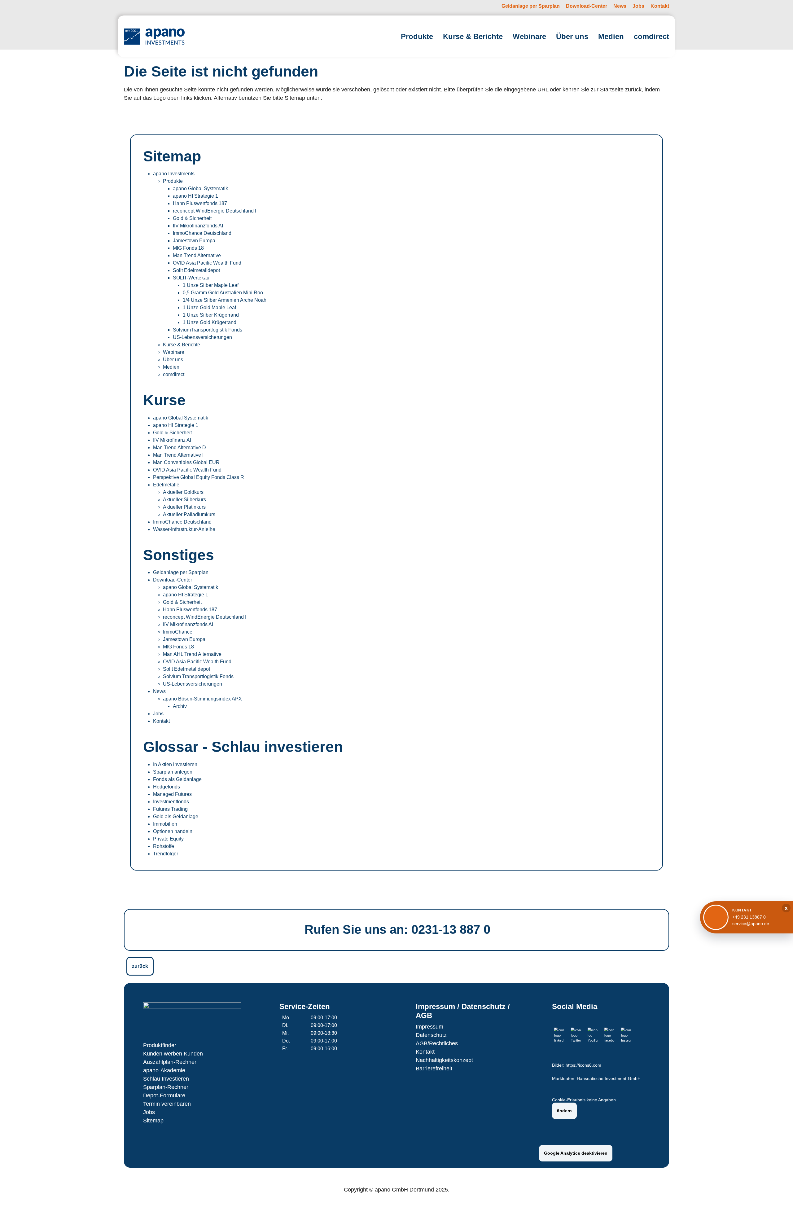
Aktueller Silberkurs (184, 499)
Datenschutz (431, 1035)
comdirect (173, 374)
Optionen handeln (172, 831)
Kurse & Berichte (181, 344)
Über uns (173, 359)
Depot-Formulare (164, 1095)
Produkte (173, 181)
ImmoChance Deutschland (202, 233)
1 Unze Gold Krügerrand (209, 322)
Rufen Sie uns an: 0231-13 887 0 (397, 929)
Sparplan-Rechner (165, 1087)
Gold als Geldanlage (175, 816)
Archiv (180, 706)
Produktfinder (159, 1045)
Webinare (173, 352)
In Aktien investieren (175, 764)
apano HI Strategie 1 (195, 196)
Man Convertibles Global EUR (186, 462)
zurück (140, 966)
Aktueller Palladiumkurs (189, 514)
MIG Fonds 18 (188, 248)
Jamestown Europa (194, 240)
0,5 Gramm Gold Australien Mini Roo (223, 292)
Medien (171, 367)
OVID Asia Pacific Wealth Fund (207, 263)
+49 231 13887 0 (749, 917)
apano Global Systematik (200, 188)
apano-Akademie (164, 1070)
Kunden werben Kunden (173, 1054)
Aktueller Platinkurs (184, 507)
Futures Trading (170, 809)
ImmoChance (177, 631)
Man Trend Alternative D (179, 447)
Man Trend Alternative (197, 255)
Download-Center (172, 579)
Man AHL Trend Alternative (192, 654)
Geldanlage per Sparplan (180, 572)
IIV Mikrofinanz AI (172, 440)
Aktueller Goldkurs (183, 492)
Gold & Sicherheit (192, 218)
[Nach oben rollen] (779, 1193)
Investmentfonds (171, 801)
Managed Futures (172, 794)
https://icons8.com (583, 1065)
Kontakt (161, 721)
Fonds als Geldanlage (177, 779)
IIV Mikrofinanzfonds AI (198, 225)
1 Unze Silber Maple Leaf (211, 285)
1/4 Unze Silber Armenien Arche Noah (224, 300)
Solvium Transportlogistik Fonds (198, 676)
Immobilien (165, 824)
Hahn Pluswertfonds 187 (200, 203)
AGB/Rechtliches (437, 1043)
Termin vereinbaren (167, 1104)
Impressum (429, 1027)
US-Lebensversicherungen (202, 337)
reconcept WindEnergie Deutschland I (214, 210)
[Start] (154, 36)
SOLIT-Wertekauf (192, 277)
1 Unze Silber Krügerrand (211, 315)
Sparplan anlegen (172, 772)
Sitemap (153, 1120)
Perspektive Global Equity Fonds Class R (198, 477)
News (159, 691)
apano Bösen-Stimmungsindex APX (202, 698)
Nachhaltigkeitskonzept (444, 1060)
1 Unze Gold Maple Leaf (209, 307)
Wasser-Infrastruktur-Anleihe (184, 529)
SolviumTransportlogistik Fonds (207, 329)
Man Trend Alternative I (178, 455)
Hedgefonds (166, 786)
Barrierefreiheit (434, 1068)
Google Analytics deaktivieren (575, 1153)
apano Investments (174, 173)
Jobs (158, 713)
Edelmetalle (166, 484)
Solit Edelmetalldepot (196, 270)
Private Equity (168, 838)
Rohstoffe (163, 846)
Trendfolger (165, 853)
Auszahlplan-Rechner (169, 1062)
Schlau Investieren (166, 1079)
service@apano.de (750, 923)
